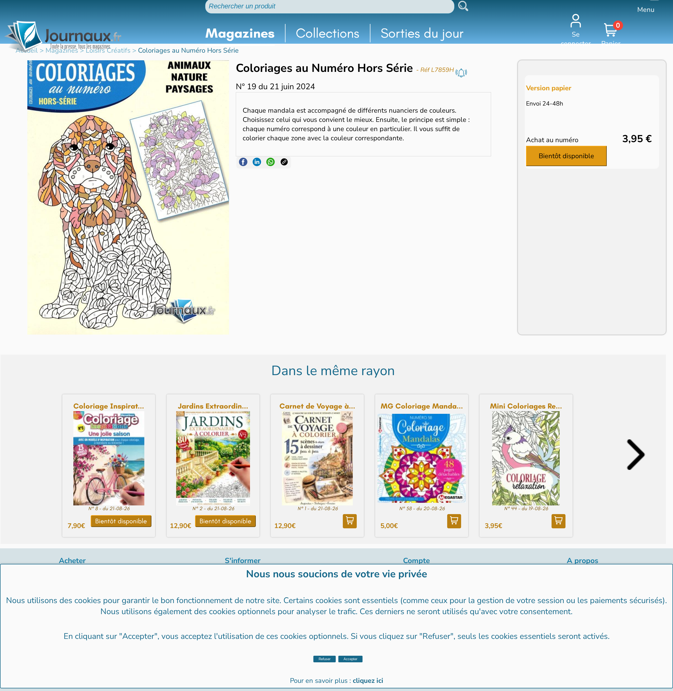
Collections (327, 33)
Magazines (240, 33)
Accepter (350, 659)
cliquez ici (368, 680)
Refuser (324, 659)
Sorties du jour (422, 33)
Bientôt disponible (566, 156)
